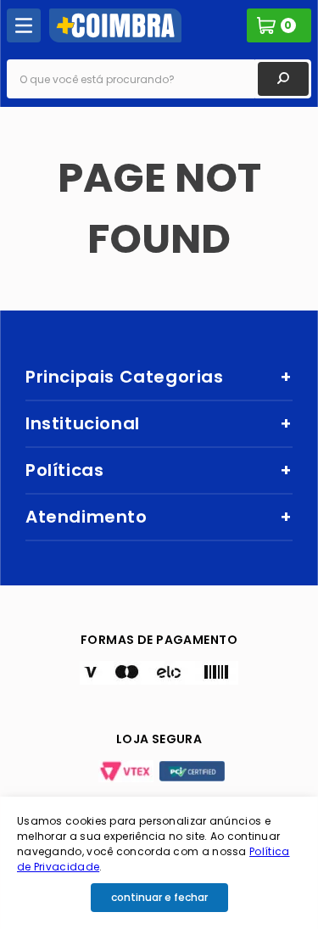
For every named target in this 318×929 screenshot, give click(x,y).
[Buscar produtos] (283, 78)
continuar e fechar (159, 897)
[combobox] (159, 78)
